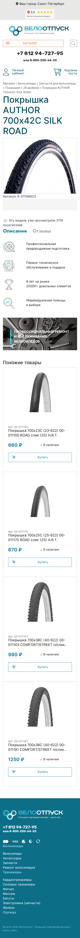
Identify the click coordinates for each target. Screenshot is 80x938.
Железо (9, 908)
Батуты (8, 898)
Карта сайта (10, 930)
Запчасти (10, 863)
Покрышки (12, 88)
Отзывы (42, 230)
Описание (15, 230)
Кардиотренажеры (17, 880)
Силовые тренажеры (19, 884)
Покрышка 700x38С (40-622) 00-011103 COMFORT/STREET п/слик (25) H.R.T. (36, 644)
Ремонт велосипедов (19, 867)
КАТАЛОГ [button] (30, 43)
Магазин (9, 83)
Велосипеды (27, 83)
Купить (43, 457)
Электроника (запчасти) (21, 903)
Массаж (9, 894)
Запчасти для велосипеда (57, 83)
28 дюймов (31, 88)
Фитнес (8, 889)
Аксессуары (12, 858)
